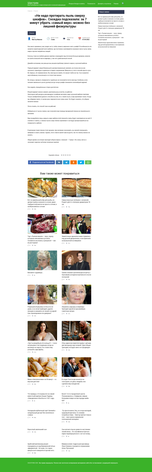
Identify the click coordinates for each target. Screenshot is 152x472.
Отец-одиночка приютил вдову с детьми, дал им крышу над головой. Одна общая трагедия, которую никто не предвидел (76, 345)
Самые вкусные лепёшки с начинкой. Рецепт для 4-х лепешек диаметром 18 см (76, 202)
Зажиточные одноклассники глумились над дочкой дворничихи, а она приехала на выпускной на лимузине (76, 238)
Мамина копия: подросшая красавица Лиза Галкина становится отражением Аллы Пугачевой (76, 446)
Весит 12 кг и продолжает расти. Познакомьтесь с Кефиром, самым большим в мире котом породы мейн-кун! (75, 397)
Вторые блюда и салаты (77, 3)
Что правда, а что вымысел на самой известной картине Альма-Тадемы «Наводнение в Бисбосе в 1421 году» (41, 396)
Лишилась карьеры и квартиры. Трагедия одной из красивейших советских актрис (73, 309)
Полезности (91, 3)
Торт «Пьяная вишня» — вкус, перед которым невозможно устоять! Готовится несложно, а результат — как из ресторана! (42, 239)
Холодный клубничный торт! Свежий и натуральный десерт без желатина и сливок (41, 413)
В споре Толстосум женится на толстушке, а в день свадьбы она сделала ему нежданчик (74, 381)
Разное (116, 3)
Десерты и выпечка (104, 3)
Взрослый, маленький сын (37, 429)
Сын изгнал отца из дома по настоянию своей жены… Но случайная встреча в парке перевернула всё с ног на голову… (76, 432)
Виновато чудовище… (35, 272)
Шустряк (33, 2)
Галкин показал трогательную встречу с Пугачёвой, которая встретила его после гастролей (76, 275)
